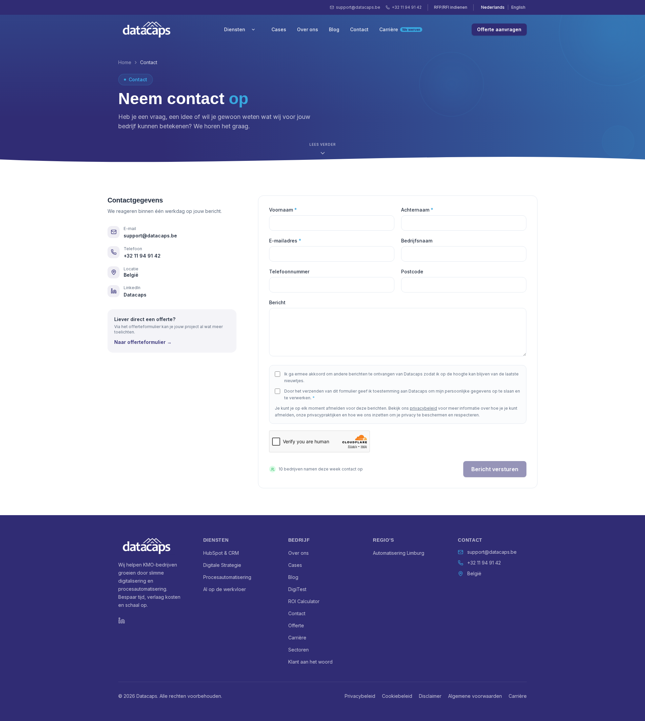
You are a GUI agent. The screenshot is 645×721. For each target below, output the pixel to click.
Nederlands (493, 7)
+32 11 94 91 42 (407, 7)
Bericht (277, 302)
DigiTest (297, 589)
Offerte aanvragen (499, 29)
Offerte (296, 625)
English (518, 7)
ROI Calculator (303, 601)
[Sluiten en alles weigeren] (103, 664)
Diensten (234, 29)
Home (124, 62)
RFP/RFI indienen (450, 7)
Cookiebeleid (397, 696)
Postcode (412, 271)
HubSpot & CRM (221, 553)
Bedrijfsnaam (416, 240)
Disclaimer (430, 696)
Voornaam (283, 210)
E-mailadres (285, 240)
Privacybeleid (360, 696)
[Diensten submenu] (253, 29)
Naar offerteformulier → (143, 342)
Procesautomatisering (227, 577)
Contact (359, 29)
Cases (278, 29)
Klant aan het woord (310, 662)
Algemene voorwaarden (475, 696)
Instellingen (59, 705)
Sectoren (298, 649)
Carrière (399, 29)
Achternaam (417, 210)
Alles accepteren (90, 705)
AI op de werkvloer (224, 589)
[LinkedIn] (121, 620)
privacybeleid (423, 408)
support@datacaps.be (358, 7)
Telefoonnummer (289, 271)
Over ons (307, 29)
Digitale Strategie (222, 565)
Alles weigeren (27, 705)
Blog (334, 29)
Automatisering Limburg (398, 553)
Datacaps (135, 295)
